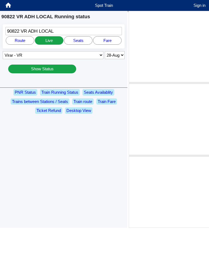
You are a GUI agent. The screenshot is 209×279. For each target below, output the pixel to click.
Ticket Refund (48, 110)
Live (49, 40)
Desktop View (78, 110)
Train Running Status (59, 92)
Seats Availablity (98, 92)
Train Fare (107, 101)
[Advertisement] (169, 47)
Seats (78, 40)
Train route (82, 101)
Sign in (199, 5)
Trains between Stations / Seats (40, 101)
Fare (107, 40)
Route (20, 40)
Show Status (42, 68)
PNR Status (25, 92)
